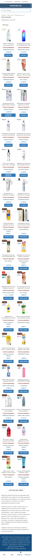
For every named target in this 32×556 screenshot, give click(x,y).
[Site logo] (16, 5)
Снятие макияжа (8, 47)
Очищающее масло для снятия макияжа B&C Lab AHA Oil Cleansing (8, 256)
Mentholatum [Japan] (24, 322)
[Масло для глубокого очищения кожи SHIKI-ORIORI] (8, 431)
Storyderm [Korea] (23, 169)
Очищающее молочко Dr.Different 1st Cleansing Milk (23, 195)
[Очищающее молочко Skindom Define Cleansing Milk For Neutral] (8, 95)
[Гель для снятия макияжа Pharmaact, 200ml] (23, 462)
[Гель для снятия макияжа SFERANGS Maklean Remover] (8, 65)
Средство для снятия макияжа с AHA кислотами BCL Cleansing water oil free (8, 472)
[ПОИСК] (29, 10)
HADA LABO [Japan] (8, 292)
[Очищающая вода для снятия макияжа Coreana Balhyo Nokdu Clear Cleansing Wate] (23, 215)
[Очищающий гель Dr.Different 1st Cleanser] (8, 185)
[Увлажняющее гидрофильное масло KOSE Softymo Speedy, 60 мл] (23, 431)
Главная (3, 15)
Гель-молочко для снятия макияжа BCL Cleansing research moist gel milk (23, 288)
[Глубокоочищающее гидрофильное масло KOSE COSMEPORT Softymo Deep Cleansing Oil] (8, 215)
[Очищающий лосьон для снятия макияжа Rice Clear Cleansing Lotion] (23, 35)
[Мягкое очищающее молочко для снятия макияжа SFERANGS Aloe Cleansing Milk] (8, 35)
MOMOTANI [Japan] (23, 49)
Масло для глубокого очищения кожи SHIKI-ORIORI (8, 441)
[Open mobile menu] (1, 5)
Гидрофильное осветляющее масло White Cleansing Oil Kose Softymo (8, 318)
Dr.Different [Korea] (8, 199)
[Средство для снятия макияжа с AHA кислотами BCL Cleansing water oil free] (8, 462)
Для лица (10, 15)
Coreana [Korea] (23, 229)
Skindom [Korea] (8, 109)
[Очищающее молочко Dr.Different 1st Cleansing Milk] (23, 185)
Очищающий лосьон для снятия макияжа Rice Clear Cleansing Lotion (23, 45)
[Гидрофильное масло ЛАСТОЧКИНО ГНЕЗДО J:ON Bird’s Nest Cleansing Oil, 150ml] (23, 371)
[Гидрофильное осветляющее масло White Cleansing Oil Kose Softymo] (8, 308)
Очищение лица (19, 15)
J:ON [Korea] (23, 385)
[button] (8, 55)
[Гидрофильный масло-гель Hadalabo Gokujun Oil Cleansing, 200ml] (8, 278)
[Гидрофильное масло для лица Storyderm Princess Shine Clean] (23, 155)
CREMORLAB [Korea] (8, 415)
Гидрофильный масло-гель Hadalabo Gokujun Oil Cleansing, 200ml (8, 288)
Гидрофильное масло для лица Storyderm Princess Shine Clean (23, 165)
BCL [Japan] (23, 79)
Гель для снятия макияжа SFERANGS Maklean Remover (8, 75)
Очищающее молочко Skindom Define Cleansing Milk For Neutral (8, 105)
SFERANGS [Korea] (8, 49)
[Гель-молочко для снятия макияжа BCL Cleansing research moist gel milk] (23, 278)
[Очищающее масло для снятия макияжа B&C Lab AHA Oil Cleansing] (8, 246)
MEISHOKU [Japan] (23, 354)
